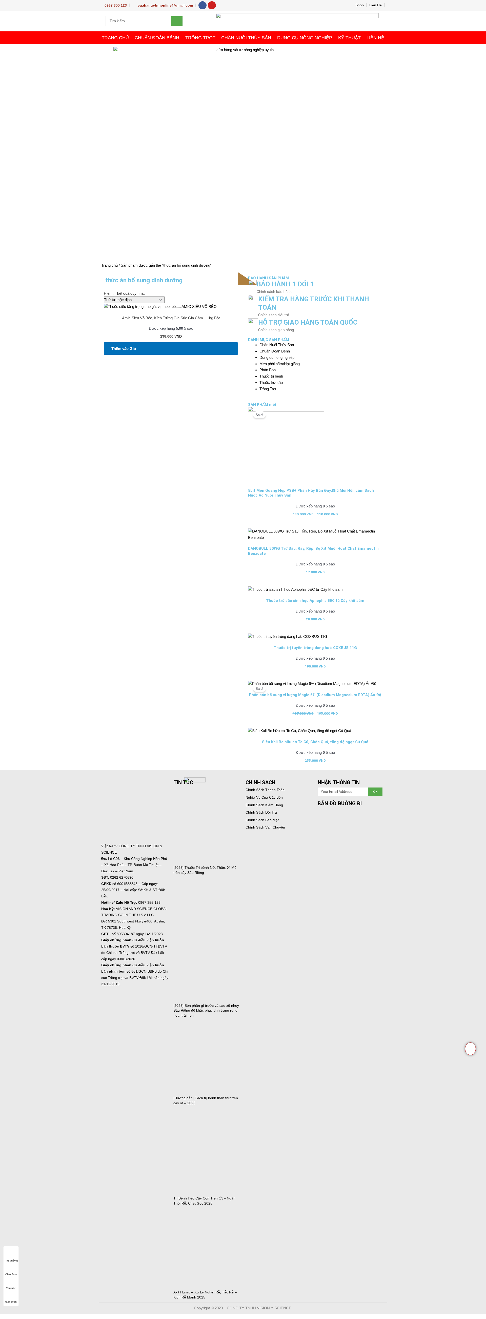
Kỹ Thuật (349, 37)
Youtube (11, 1288)
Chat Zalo (11, 1274)
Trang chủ (109, 265)
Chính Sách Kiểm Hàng (264, 805)
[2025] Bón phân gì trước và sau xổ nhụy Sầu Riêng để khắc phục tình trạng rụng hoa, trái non (206, 1010)
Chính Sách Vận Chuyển (265, 827)
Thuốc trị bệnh (271, 376)
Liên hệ (375, 37)
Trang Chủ (115, 37)
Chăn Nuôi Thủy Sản (246, 37)
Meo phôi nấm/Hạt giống (279, 364)
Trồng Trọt (200, 37)
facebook (11, 1301)
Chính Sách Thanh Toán (265, 790)
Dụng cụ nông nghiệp (304, 37)
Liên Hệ (375, 5)
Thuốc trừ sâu (271, 382)
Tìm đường (11, 1260)
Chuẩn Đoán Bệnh (157, 37)
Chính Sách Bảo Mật (262, 820)
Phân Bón (267, 370)
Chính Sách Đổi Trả (261, 812)
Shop (359, 5)
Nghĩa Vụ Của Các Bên (264, 797)
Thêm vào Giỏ (123, 348)
